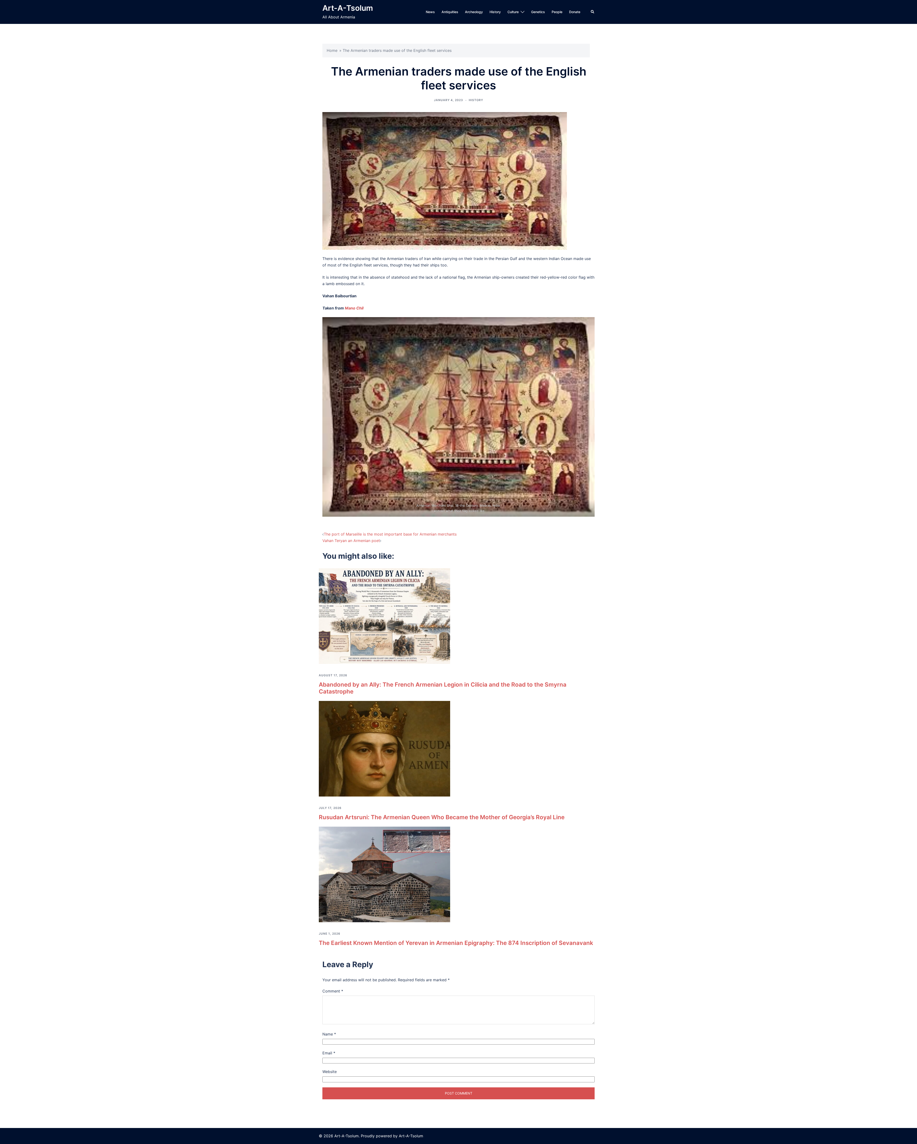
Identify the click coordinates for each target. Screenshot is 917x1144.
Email (328, 1053)
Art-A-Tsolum (347, 8)
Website (329, 1071)
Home (332, 50)
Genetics (538, 12)
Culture (513, 12)
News (430, 12)
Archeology (474, 12)
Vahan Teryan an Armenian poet (351, 540)
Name (329, 1034)
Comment (332, 991)
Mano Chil (354, 308)
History (495, 12)
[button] (593, 12)
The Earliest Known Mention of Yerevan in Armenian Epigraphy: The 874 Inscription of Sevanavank (456, 942)
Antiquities (450, 12)
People (557, 12)
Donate (574, 12)
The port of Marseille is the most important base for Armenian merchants (390, 534)
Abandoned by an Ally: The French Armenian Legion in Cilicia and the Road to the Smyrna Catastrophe (442, 688)
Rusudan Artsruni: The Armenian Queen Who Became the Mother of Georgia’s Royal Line (442, 817)
